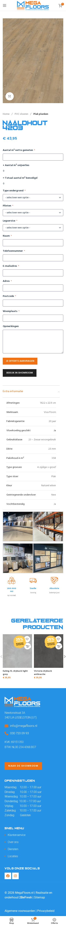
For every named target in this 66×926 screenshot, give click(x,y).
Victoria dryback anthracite (43, 672)
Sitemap (39, 897)
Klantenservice (16, 835)
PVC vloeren (22, 114)
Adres (7, 281)
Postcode (9, 296)
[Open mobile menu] (4, 5)
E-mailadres (11, 266)
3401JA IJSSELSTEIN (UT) (21, 717)
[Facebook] (8, 876)
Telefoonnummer (14, 251)
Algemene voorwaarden (20, 911)
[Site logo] (33, 5)
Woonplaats (11, 311)
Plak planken (40, 114)
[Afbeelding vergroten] (10, 96)
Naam (7, 236)
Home (6, 114)
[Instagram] (15, 876)
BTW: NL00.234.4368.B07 (20, 747)
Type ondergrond (14, 191)
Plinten (8, 206)
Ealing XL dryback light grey (15, 672)
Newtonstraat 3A (15, 712)
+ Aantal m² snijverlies (16, 165)
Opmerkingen (11, 326)
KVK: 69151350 (14, 742)
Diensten (13, 849)
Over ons (13, 842)
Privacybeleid (45, 911)
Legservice (10, 221)
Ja (55, 431)
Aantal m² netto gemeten (19, 150)
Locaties (13, 856)
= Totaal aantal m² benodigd (20, 178)
